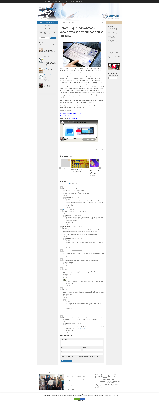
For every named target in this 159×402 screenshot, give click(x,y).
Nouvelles (104, 382)
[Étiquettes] (54, 45)
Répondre (65, 195)
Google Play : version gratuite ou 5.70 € (70, 113)
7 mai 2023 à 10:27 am (71, 288)
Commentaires (65, 183)
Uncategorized (111, 386)
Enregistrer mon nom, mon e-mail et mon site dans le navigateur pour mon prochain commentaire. (79, 357)
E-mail (84, 347)
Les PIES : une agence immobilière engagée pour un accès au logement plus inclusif (50, 63)
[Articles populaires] (45, 45)
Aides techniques (64, 22)
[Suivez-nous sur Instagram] (53, 22)
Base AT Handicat (52, 1)
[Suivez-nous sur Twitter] (49, 22)
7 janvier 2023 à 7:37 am (77, 226)
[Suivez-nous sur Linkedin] (55, 22)
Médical (45, 68)
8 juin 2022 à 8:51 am (72, 209)
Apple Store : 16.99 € (65, 115)
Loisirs (114, 381)
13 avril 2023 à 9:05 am (76, 280)
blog (119, 378)
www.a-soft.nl (73, 118)
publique (50, 59)
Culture (97, 379)
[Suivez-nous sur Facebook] (47, 22)
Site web (62, 351)
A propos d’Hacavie (63, 1)
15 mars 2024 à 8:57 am (76, 323)
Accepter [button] (77, 399)
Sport (105, 386)
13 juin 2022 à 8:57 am (76, 215)
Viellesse (51, 49)
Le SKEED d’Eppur (47, 85)
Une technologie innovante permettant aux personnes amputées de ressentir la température (97, 171)
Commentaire (64, 339)
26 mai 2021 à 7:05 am (76, 197)
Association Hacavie (65, 39)
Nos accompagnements (75, 1)
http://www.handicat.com (113, 59)
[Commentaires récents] (49, 45)
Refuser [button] (82, 399)
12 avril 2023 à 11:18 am (71, 268)
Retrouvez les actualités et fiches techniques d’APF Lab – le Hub (77, 147)
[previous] (60, 168)
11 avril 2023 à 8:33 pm (72, 259)
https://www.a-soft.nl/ (71, 310)
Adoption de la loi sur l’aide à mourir (50, 70)
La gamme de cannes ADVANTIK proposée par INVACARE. (77, 171)
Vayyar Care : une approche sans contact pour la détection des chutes (49, 77)
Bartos (64, 209)
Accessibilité (46, 58)
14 (103, 22)
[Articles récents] (41, 45)
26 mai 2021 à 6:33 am (73, 187)
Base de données (114, 378)
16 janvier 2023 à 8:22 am (77, 238)
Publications (46, 49)
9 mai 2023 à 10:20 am (76, 300)
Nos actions (97, 383)
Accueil (39, 1)
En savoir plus (79, 400)
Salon (102, 386)
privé (109, 384)
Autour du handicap (48, 48)
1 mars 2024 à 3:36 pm (77, 316)
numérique (105, 384)
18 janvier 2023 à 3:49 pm (77, 250)
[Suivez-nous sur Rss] (51, 22)
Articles (44, 1)
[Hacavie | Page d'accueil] (48, 9)
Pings (75, 183)
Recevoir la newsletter (113, 75)
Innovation (71, 22)
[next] (100, 168)
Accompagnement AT (109, 374)
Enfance (101, 379)
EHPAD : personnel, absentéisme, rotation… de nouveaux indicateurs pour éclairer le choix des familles (49, 53)
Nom (62, 347)
